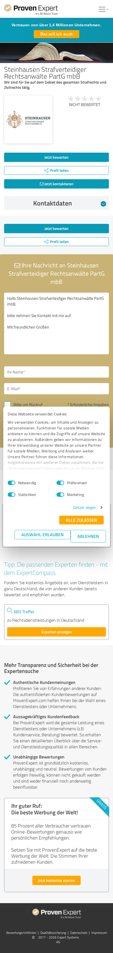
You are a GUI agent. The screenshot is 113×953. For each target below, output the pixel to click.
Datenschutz (78, 932)
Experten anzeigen (56, 631)
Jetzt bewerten (56, 157)
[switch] (60, 483)
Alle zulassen (81, 520)
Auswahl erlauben (42, 534)
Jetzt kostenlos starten (56, 880)
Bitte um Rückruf (28, 404)
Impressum (99, 932)
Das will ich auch (56, 34)
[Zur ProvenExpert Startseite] (31, 10)
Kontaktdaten (52, 203)
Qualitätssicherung (53, 932)
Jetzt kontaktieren (59, 183)
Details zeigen (84, 507)
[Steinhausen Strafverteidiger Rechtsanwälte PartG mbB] (28, 119)
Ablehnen (88, 536)
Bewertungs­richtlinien (21, 932)
